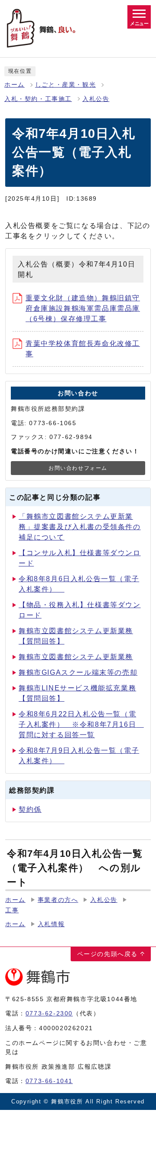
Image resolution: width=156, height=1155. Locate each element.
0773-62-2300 (49, 1013)
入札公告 (95, 99)
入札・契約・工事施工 (38, 99)
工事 (12, 910)
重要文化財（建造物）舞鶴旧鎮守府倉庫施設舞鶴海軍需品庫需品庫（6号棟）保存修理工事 (83, 308)
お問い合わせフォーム (78, 468)
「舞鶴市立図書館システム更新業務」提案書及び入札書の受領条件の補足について (80, 527)
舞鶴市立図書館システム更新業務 (76, 656)
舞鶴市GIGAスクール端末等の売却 (78, 672)
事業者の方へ (58, 900)
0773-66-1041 (49, 1080)
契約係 (30, 809)
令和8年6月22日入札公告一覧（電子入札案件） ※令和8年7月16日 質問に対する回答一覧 (81, 724)
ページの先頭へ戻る (107, 953)
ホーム (14, 84)
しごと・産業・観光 (65, 84)
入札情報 (51, 924)
